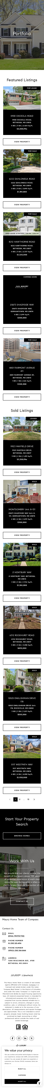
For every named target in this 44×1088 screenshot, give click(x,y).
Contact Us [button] (22, 901)
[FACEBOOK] (12, 1038)
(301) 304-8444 (20, 951)
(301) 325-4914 (15, 943)
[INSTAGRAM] (19, 1038)
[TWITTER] (31, 1038)
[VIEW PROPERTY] (22, 140)
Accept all (22, 1081)
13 (28, 799)
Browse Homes (22, 836)
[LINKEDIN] (25, 1038)
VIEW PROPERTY (22, 142)
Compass (32, 985)
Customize (22, 1075)
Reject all (22, 1069)
